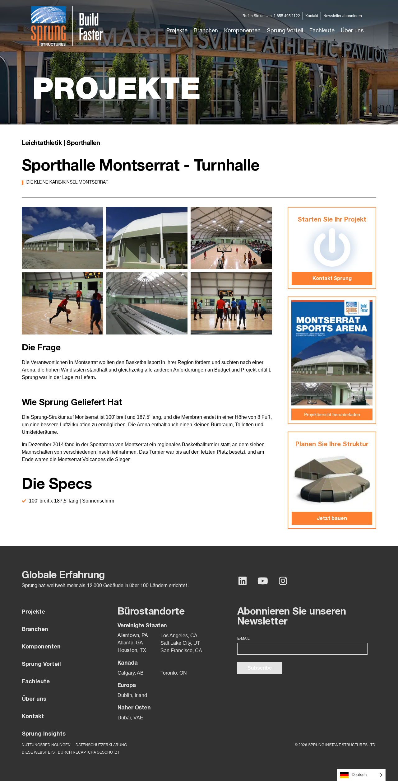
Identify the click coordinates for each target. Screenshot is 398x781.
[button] (206, 31)
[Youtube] (262, 581)
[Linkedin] (242, 581)
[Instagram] (283, 581)
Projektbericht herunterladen (332, 414)
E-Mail (243, 638)
